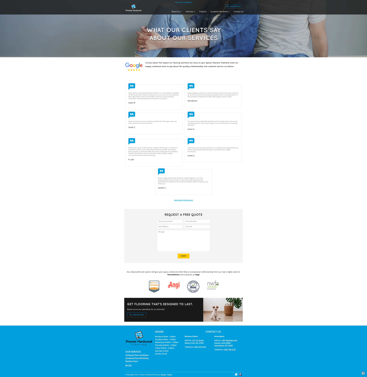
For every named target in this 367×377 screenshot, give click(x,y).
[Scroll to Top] (363, 373)
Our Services (133, 351)
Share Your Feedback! (183, 2)
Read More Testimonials (183, 200)
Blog (128, 365)
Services (189, 11)
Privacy (163, 375)
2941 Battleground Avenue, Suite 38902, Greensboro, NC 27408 (225, 343)
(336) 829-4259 (235, 6)
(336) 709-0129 (229, 349)
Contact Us (239, 11)
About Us (175, 11)
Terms (169, 375)
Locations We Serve (219, 11)
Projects (203, 11)
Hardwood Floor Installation (137, 355)
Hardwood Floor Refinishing (137, 358)
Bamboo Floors (131, 361)
